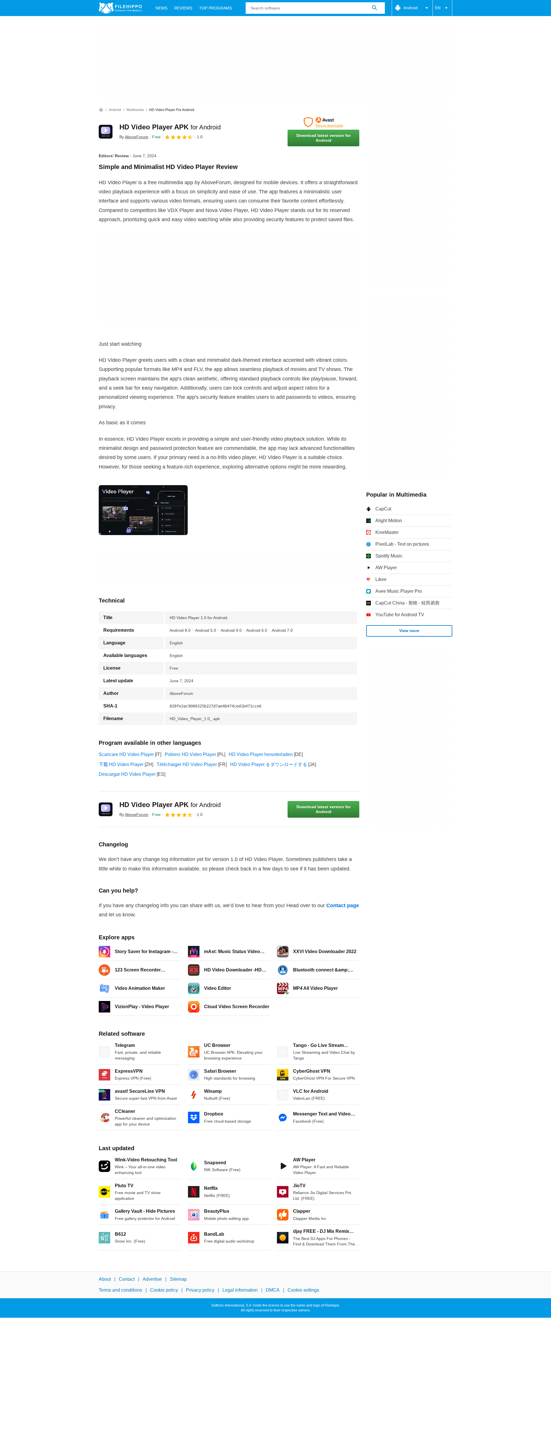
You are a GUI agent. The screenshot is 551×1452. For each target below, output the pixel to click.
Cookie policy (164, 1290)
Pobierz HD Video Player (190, 754)
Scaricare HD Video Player (126, 754)
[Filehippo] (120, 8)
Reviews (183, 8)
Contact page (342, 905)
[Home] (101, 109)
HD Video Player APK (170, 127)
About (105, 1279)
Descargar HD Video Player (127, 774)
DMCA (273, 1290)
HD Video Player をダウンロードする (268, 764)
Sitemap (178, 1279)
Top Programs (215, 8)
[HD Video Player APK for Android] (105, 132)
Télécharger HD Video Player (187, 764)
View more (409, 630)
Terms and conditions (120, 1290)
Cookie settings (303, 1290)
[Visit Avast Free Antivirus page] (323, 122)
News (161, 8)
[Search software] (374, 8)
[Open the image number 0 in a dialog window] (143, 510)
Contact (127, 1279)
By (133, 137)
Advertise (152, 1279)
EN (438, 7)
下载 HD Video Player (121, 764)
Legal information (240, 1290)
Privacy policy (200, 1290)
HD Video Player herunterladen (261, 754)
